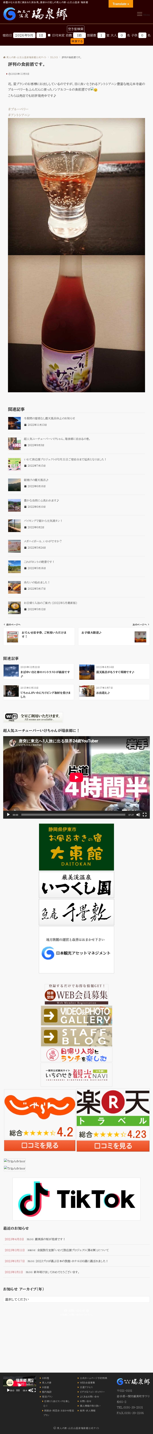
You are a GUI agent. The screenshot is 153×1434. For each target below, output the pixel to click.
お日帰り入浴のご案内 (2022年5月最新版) (50, 603)
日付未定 (58, 35)
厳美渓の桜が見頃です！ (50, 1239)
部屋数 (91, 35)
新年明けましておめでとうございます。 (57, 1272)
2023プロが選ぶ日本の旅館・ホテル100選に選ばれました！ (72, 1261)
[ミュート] (138, 815)
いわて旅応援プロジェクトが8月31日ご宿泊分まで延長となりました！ (65, 459)
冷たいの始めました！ (37, 582)
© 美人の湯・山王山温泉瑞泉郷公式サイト (76, 1428)
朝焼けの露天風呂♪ (36, 480)
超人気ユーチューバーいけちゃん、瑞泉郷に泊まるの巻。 (57, 439)
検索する (77, 41)
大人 (114, 35)
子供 (134, 35)
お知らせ (31, 1250)
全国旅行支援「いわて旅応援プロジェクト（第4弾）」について (73, 1250)
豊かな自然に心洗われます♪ (41, 500)
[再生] (8, 815)
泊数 (69, 35)
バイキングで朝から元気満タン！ (43, 520)
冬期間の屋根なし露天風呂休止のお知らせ (49, 418)
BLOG (30, 1239)
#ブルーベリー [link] (18, 109)
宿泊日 (7, 35)
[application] (76, 777)
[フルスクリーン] (145, 815)
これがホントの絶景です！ (39, 562)
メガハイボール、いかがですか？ (43, 541)
